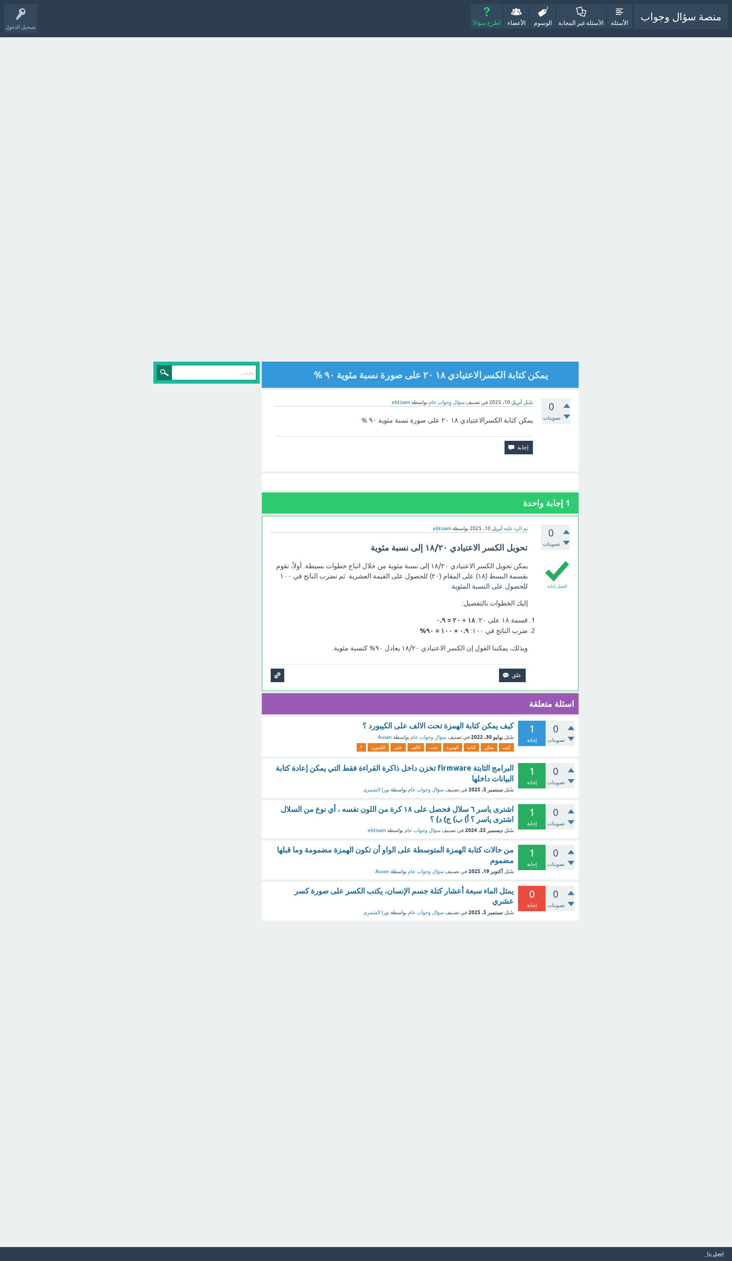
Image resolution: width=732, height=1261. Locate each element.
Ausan (385, 737)
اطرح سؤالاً (487, 22)
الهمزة (452, 747)
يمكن (489, 747)
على (398, 747)
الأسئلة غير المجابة (581, 22)
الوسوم (543, 22)
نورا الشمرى (376, 790)
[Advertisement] (504, 200)
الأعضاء (516, 22)
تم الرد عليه (516, 528)
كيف (506, 747)
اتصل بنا (715, 1254)
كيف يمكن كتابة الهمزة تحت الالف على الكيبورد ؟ (438, 725)
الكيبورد (378, 747)
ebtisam (377, 830)
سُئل (528, 402)
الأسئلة (619, 22)
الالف (416, 747)
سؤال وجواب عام (447, 402)
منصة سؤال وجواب (680, 16)
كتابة (471, 747)
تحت (433, 747)
